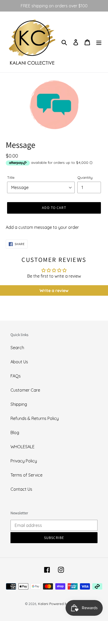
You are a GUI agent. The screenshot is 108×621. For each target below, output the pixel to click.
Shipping (18, 404)
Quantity (85, 177)
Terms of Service (26, 475)
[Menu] (99, 42)
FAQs (15, 376)
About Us (19, 361)
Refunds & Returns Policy (34, 418)
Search (17, 347)
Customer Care (25, 390)
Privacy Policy (23, 460)
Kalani (43, 604)
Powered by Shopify (66, 604)
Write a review (54, 290)
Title (10, 177)
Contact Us (21, 489)
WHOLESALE (22, 446)
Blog (14, 432)
